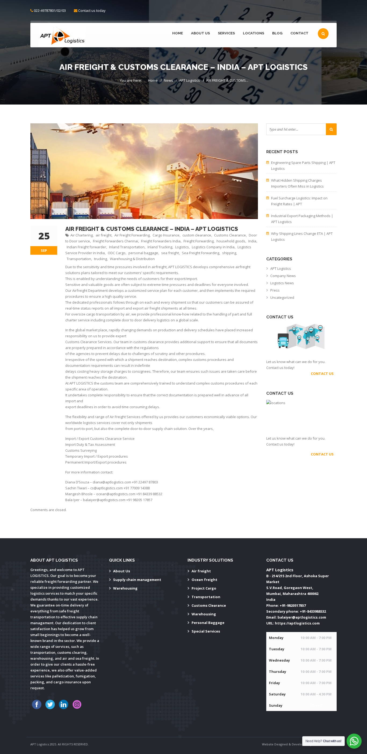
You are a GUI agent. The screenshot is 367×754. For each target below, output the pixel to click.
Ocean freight (204, 579)
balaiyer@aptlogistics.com (302, 617)
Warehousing (125, 588)
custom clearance (196, 235)
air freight (103, 235)
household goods (231, 241)
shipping (229, 252)
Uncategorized (282, 297)
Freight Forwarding (199, 241)
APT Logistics (189, 80)
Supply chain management (137, 579)
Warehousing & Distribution (132, 258)
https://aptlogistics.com (297, 623)
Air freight (201, 571)
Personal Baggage (208, 622)
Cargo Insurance (166, 235)
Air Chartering (81, 235)
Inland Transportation (127, 247)
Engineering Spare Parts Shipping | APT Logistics (303, 165)
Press (275, 290)
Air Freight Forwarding (132, 235)
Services (226, 33)
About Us (200, 33)
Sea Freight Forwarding (200, 252)
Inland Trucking (159, 247)
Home (177, 33)
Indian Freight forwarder (86, 247)
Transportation (79, 258)
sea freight (170, 252)
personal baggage (143, 252)
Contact (299, 33)
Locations (253, 33)
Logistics (182, 247)
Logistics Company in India (213, 247)
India (252, 241)
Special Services (206, 631)
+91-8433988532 (313, 611)
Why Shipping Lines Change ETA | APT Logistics (302, 236)
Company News (283, 275)
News (168, 80)
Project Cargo (204, 588)
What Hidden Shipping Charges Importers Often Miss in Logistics (297, 183)
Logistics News (282, 283)
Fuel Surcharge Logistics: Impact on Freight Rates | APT (299, 201)
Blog (277, 33)
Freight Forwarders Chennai (115, 241)
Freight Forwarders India (161, 241)
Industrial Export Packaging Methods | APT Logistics (302, 218)
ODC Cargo (116, 252)
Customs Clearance (230, 235)
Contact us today (92, 10)
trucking (100, 258)
